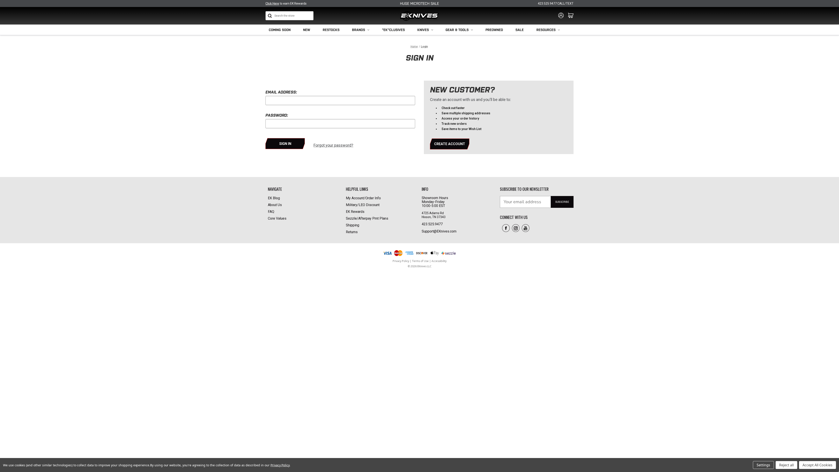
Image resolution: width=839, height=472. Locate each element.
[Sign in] (561, 16)
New (306, 30)
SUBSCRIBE (562, 201)
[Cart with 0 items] (571, 16)
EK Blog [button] (274, 198)
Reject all (786, 465)
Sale (519, 30)
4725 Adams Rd (433, 213)
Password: (276, 115)
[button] (506, 228)
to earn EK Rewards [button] (286, 3)
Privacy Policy (401, 261)
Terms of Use (420, 261)
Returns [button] (352, 232)
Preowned (494, 30)
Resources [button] (546, 30)
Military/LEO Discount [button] (363, 205)
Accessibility (439, 261)
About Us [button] (275, 205)
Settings (763, 465)
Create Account (449, 144)
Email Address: (281, 92)
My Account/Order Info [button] (363, 198)
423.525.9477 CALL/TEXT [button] (556, 3)
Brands (358, 30)
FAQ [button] (271, 212)
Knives (423, 30)
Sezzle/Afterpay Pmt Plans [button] (367, 218)
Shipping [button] (352, 225)
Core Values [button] (277, 218)
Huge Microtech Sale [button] (419, 3)
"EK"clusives (393, 30)
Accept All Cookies (817, 465)
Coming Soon (280, 30)
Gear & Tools (457, 30)
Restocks (331, 30)
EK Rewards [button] (355, 212)
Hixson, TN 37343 (434, 217)
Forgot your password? (333, 145)
